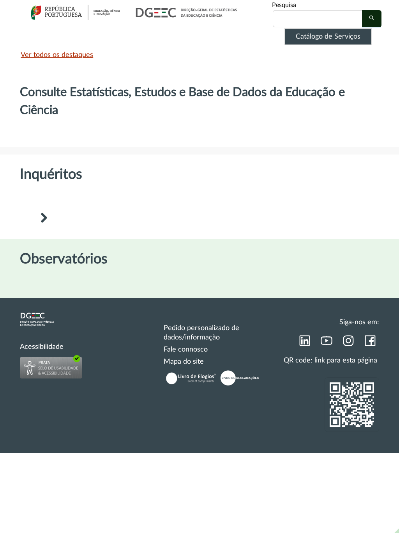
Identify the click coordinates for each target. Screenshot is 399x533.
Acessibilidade (42, 346)
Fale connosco (186, 349)
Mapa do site (184, 361)
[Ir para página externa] (304, 342)
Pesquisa (284, 5)
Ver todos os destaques (57, 55)
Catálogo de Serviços (328, 36)
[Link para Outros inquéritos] (43, 219)
